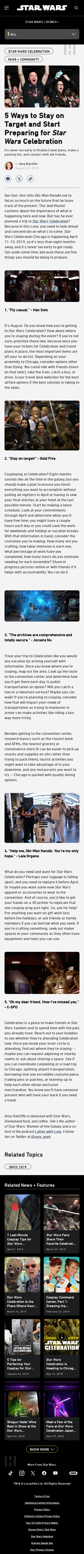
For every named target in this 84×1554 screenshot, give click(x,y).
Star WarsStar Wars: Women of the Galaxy (41, 1126)
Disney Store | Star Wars (42, 1529)
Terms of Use (42, 1495)
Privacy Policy (42, 1509)
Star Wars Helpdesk (42, 1536)
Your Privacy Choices (42, 1549)
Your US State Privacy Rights (42, 1522)
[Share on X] (19, 178)
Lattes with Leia (48, 1131)
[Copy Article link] (30, 178)
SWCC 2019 (18, 1167)
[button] (42, 1449)
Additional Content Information (42, 1502)
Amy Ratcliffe (28, 163)
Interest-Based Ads (42, 1542)
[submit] (76, 8)
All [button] (13, 34)
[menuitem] (6, 8)
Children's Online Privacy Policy (42, 1515)
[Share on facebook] (8, 178)
